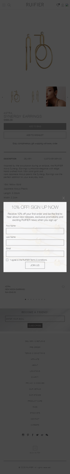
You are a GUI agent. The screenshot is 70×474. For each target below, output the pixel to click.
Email (8, 248)
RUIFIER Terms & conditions (34, 260)
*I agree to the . (28, 260)
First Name (10, 225)
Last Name (10, 237)
